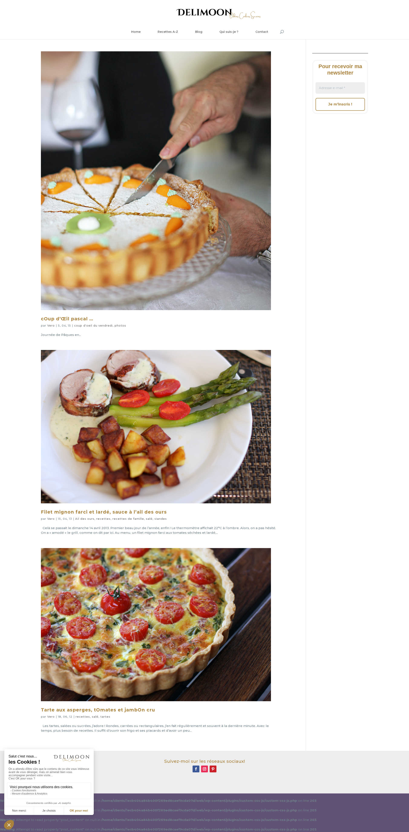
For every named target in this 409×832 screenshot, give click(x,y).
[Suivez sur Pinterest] (213, 769)
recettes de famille (128, 518)
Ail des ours (84, 518)
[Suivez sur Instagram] (204, 769)
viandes (160, 518)
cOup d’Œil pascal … (67, 318)
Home (136, 32)
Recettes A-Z (168, 32)
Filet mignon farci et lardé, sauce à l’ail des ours (104, 512)
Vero (51, 325)
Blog (198, 32)
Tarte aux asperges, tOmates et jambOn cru (98, 710)
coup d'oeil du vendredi (93, 325)
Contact (261, 32)
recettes (103, 518)
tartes (105, 716)
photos (120, 325)
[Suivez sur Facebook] (196, 769)
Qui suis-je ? (228, 32)
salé (149, 518)
